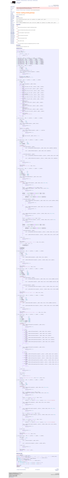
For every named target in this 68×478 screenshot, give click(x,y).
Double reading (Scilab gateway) (12, 24)
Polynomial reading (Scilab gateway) (13, 36)
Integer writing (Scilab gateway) (12, 31)
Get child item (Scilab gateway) (12, 27)
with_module (20, 461)
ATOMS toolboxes (35, 0)
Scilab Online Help (18, 2)
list (20, 462)
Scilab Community (29, 0)
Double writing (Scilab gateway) (12, 25)
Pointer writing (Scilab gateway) (12, 34)
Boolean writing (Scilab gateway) (12, 17)
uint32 (20, 459)
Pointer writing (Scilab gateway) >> (57, 469)
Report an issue (27, 467)
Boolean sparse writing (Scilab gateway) (12, 21)
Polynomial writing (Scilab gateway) (13, 37)
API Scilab (12, 8)
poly (18, 456)
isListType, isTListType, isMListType (12, 14)
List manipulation (13, 11)
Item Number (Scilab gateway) (12, 28)
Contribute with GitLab (24, 0)
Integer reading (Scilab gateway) (12, 30)
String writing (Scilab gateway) (12, 43)
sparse (19, 457)
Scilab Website (18, 0)
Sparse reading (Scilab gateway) (12, 39)
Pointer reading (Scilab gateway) (12, 33)
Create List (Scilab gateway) (13, 23)
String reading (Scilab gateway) (12, 41)
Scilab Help (12, 6)
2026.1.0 (31, 7)
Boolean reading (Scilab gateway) (12, 15)
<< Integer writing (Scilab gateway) (21, 469)
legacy (11, 9)
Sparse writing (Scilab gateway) (12, 40)
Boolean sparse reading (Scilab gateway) (12, 19)
